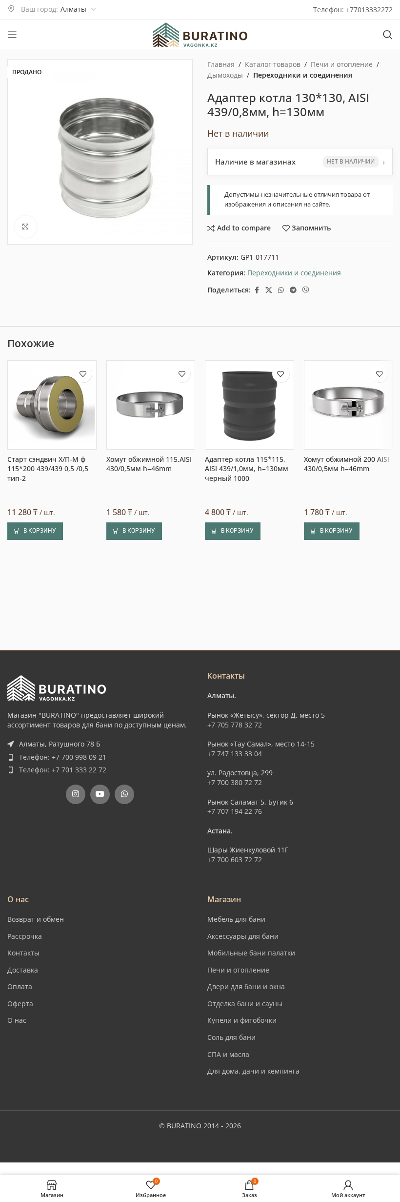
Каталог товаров (272, 64)
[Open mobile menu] (12, 34)
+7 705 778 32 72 (234, 724)
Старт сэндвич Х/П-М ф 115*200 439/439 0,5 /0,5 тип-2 (47, 469)
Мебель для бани (236, 919)
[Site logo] (200, 34)
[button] (35, 531)
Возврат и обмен (35, 919)
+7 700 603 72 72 (234, 859)
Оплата (19, 986)
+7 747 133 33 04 (234, 753)
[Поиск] (388, 34)
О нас (16, 1020)
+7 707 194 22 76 (234, 811)
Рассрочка (24, 936)
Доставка (22, 969)
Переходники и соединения (302, 75)
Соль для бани (231, 1037)
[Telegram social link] (293, 290)
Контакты (23, 952)
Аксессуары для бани (243, 936)
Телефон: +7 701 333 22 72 (62, 769)
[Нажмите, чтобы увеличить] (26, 227)
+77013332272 (369, 9)
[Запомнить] (83, 373)
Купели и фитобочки (242, 1020)
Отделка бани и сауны (244, 1003)
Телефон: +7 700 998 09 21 (62, 757)
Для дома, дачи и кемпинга (253, 1071)
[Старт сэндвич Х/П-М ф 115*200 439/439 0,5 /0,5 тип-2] (52, 405)
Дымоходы (225, 75)
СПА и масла (228, 1054)
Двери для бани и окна (246, 986)
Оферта (20, 1003)
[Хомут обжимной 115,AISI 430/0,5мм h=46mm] (151, 405)
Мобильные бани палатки (251, 952)
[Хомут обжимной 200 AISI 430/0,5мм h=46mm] (348, 405)
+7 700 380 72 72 (234, 782)
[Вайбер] (306, 290)
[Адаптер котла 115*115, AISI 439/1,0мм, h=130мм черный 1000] (249, 405)
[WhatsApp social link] (281, 290)
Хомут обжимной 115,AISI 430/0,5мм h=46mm (149, 464)
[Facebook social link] (256, 290)
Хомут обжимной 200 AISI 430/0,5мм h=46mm (346, 464)
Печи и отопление (342, 64)
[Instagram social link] (75, 794)
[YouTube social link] (100, 794)
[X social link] (268, 290)
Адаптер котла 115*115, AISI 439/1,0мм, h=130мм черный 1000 (246, 469)
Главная (221, 64)
